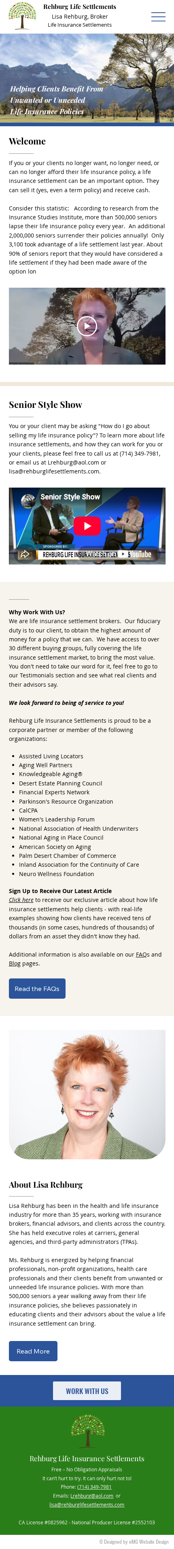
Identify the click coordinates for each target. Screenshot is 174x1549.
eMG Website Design (149, 1542)
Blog (15, 963)
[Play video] (87, 326)
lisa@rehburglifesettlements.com (54, 471)
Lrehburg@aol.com (73, 462)
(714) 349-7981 (94, 1486)
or (117, 1495)
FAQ (141, 954)
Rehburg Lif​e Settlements (79, 6)
